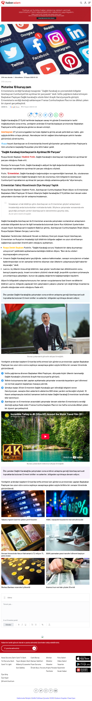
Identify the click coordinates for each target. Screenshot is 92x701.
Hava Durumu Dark (8, 658)
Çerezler (46, 698)
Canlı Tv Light (6, 664)
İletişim (28, 698)
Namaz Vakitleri (37, 661)
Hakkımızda (21, 698)
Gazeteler (61, 668)
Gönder (8, 625)
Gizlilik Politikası (37, 698)
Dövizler (49, 661)
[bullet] (35, 624)
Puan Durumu (36, 664)
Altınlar (49, 658)
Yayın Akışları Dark (23, 661)
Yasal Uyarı (71, 698)
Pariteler (49, 671)
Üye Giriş (4, 674)
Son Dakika (20, 668)
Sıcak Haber (62, 671)
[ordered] (32, 624)
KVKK (52, 698)
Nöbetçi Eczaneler (23, 664)
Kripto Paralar (51, 668)
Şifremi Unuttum (7, 681)
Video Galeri (62, 661)
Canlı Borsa (35, 658)
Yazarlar (60, 664)
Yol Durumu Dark (7, 661)
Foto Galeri (61, 658)
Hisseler (49, 664)
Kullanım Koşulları (61, 698)
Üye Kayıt (5, 678)
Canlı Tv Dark (21, 658)
